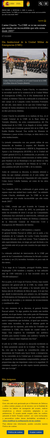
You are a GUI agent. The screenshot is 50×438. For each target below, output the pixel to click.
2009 (23, 10)
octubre (30, 10)
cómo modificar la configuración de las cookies (22, 421)
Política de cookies (15, 432)
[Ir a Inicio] (28, 3)
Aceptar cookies (36, 432)
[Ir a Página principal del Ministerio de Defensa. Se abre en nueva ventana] (12, 3)
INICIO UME (6, 10)
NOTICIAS (16, 10)
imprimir (40, 21)
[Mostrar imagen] (25, 77)
